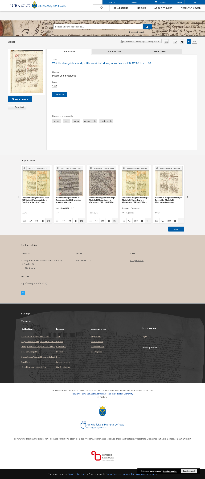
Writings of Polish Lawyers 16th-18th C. (38, 346)
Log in (144, 337)
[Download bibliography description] (36, 221)
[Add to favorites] (175, 41)
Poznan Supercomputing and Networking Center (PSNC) (131, 474)
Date (58, 357)
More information (170, 471)
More (176, 229)
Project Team (97, 341)
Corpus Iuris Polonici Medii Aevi (35, 336)
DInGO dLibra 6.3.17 (77, 474)
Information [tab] (114, 51)
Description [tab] (69, 51)
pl (115, 2)
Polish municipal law (30, 352)
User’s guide (96, 352)
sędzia (57, 121)
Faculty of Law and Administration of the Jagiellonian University (102, 393)
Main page (26, 321)
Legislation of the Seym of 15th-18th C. (38, 341)
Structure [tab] (160, 51)
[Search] (147, 26)
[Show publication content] (42, 221)
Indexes (141, 8)
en (194, 41)
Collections (121, 8)
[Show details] (48, 221)
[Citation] (182, 41)
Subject (59, 352)
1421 (54, 85)
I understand (189, 471)
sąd (66, 121)
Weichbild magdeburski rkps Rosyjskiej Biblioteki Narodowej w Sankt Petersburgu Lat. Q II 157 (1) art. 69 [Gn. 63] (168, 199)
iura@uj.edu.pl (137, 260)
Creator (59, 341)
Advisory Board (97, 346)
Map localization (63, 367)
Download (19, 107)
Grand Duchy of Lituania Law (33, 367)
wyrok (76, 121)
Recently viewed (191, 8)
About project (163, 8)
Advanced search (136, 32)
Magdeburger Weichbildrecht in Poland (38, 357)
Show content (20, 99)
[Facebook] (23, 292)
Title (58, 336)
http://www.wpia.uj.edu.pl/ (33, 283)
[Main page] (101, 7)
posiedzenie (106, 121)
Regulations (96, 336)
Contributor (61, 346)
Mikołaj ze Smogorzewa (64, 75)
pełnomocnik (90, 121)
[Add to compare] (166, 41)
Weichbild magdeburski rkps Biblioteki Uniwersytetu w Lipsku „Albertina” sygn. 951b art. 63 (35, 199)
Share (179, 2)
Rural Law (25, 362)
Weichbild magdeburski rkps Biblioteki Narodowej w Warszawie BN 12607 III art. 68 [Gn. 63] (102, 199)
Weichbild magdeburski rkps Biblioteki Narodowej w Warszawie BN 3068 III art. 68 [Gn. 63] (135, 199)
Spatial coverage (63, 362)
